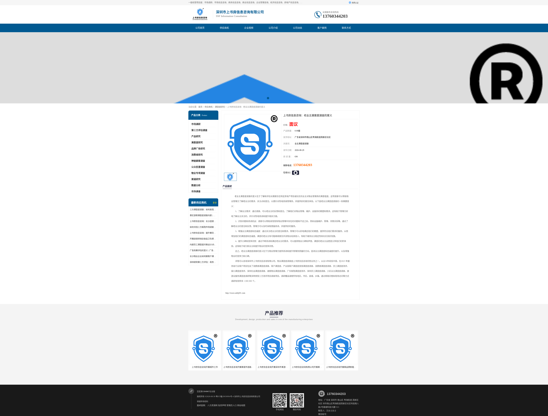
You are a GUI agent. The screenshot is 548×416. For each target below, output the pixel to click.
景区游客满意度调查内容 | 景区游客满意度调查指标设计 (203, 215)
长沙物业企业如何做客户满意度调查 (203, 256)
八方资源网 (212, 405)
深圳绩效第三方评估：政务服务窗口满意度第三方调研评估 (203, 262)
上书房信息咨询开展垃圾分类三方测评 (343, 367)
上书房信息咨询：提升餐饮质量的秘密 (203, 233)
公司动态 (297, 28)
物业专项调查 (198, 173)
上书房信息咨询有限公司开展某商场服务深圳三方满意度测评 (285, 367)
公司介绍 (273, 28)
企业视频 (248, 28)
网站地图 (241, 405)
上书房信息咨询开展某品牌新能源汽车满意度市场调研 (316, 367)
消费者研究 (197, 155)
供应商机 (224, 28)
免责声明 (222, 405)
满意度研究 (220, 107)
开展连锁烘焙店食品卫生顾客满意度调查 (203, 239)
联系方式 (346, 28)
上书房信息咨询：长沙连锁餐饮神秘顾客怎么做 (203, 221)
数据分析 (196, 185)
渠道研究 (196, 179)
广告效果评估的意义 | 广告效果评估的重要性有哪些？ (203, 250)
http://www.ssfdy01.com (235, 293)
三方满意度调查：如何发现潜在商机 (203, 209)
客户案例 (322, 28)
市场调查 (196, 191)
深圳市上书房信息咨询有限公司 (247, 396)
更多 (215, 203)
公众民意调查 (198, 167)
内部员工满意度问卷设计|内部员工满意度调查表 (203, 245)
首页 (200, 107)
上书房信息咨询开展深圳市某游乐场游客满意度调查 (246, 367)
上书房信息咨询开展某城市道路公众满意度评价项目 (212, 367)
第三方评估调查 (199, 130)
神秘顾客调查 (198, 161)
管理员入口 (232, 405)
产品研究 (196, 136)
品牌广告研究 (198, 148)
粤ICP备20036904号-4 (225, 396)
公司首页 (200, 28)
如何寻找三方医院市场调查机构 (203, 227)
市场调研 (196, 124)
